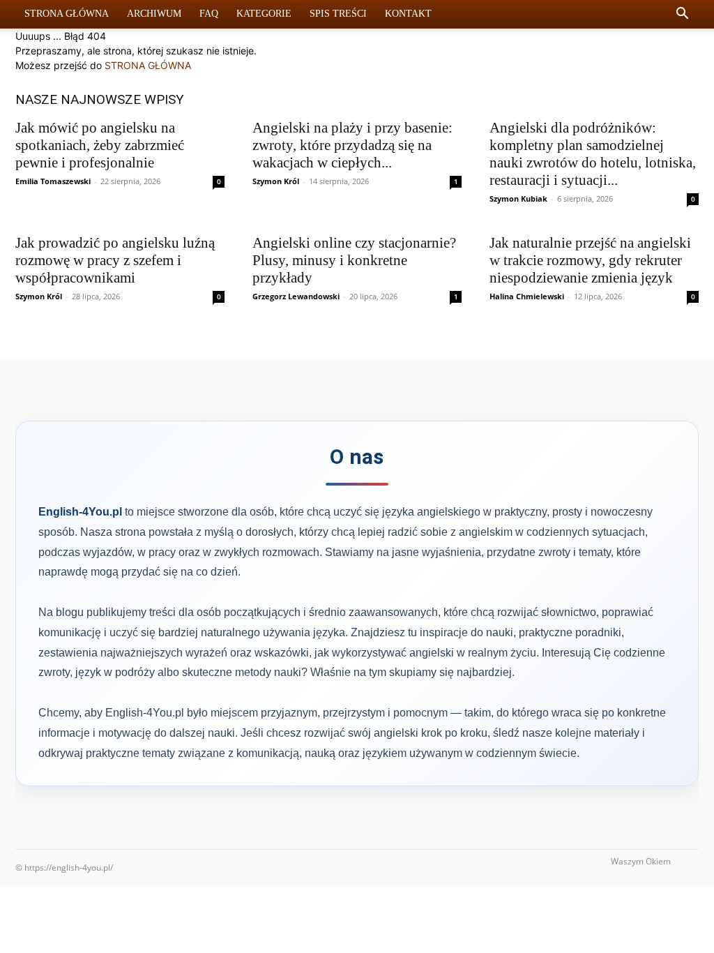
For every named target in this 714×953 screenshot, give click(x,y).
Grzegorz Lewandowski (296, 296)
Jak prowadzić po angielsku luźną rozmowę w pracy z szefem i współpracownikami (115, 260)
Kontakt (408, 13)
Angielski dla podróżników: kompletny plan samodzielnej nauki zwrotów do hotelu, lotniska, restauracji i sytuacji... (592, 153)
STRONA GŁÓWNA (148, 65)
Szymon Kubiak (518, 198)
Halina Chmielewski (526, 296)
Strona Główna (66, 13)
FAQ (208, 13)
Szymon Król (275, 181)
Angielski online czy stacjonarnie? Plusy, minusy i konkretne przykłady (354, 260)
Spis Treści (338, 13)
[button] (682, 15)
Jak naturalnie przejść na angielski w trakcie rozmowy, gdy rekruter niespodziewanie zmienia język (590, 260)
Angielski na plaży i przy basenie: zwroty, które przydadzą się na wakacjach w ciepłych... (352, 145)
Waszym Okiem (641, 861)
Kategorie (263, 13)
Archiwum (154, 13)
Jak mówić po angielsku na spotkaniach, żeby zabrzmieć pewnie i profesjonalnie (99, 145)
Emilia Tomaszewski (53, 181)
